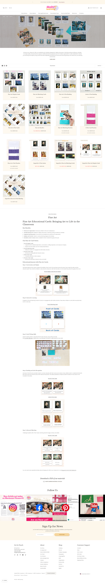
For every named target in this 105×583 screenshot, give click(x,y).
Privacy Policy (17, 575)
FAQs (78, 550)
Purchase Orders (80, 556)
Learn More (52, 59)
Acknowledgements (44, 558)
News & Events (43, 566)
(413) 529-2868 (17, 550)
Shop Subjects (33, 13)
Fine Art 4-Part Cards (14, 127)
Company (81, 13)
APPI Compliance (29, 573)
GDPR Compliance (37, 573)
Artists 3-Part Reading (91, 94)
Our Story (42, 548)
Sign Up (10, 7)
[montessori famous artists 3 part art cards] (52, 413)
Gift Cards (79, 554)
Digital (60, 568)
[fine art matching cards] (52, 319)
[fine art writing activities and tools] (52, 353)
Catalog (60, 548)
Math (60, 558)
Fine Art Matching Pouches (65, 127)
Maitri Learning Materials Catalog (53, 481)
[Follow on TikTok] (25, 555)
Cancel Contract (51, 573)
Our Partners (43, 556)
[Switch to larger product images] (2, 65)
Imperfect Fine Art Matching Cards (65, 163)
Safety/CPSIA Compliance (19, 573)
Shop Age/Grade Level (43, 13)
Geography (61, 554)
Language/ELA (62, 556)
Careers (42, 560)
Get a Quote (80, 552)
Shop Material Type (54, 13)
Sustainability (43, 568)
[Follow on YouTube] (22, 555)
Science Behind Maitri (44, 552)
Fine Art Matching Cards (39, 94)
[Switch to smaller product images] (4, 65)
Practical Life (61, 562)
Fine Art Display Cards (14, 94)
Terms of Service (24, 575)
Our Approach (43, 550)
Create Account (95, 7)
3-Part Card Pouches (91, 127)
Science (60, 564)
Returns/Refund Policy (81, 558)
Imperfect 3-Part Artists (39, 163)
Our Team (42, 554)
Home (4, 16)
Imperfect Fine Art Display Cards (91, 163)
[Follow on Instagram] (17, 555)
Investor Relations (44, 564)
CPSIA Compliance (44, 562)
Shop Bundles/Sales (65, 13)
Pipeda (43, 573)
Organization (61, 560)
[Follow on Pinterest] (20, 555)
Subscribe (62, 534)
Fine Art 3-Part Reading (65, 94)
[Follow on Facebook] (14, 555)
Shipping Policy (80, 560)
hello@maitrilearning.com (19, 552)
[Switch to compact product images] (6, 65)
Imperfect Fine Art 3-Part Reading (14, 198)
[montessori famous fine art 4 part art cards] (52, 452)
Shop (7, 16)
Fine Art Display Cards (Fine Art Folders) (52, 271)
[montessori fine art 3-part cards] (52, 387)
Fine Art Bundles (39, 127)
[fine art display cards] (52, 284)
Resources (74, 13)
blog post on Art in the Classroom (68, 470)
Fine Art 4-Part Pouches (14, 163)
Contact (79, 548)
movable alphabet (28, 338)
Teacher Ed (61, 566)
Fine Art (11, 16)
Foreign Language (63, 552)
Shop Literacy (24, 13)
